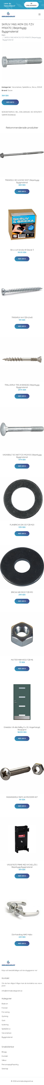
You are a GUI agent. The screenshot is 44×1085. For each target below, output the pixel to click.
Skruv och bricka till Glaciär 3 (22, 250)
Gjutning (5, 1016)
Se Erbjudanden (31, 4)
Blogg (4, 1052)
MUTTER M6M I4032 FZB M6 (22, 660)
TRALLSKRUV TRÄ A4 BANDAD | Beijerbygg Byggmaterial (22, 386)
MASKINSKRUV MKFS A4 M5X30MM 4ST (22, 797)
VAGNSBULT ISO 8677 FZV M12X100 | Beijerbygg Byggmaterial (22, 456)
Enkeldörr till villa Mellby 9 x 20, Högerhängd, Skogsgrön (22, 728)
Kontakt (5, 1056)
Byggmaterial (7, 1037)
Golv (3, 1020)
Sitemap (5, 1069)
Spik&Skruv (26, 87)
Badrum (5, 1004)
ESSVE (39, 87)
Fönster (5, 1008)
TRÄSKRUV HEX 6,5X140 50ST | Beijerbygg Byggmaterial (22, 181)
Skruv (34, 87)
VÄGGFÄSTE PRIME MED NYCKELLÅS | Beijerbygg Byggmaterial (22, 866)
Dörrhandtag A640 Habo (22, 934)
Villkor (4, 1060)
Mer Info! (10, 102)
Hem (3, 35)
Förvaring (5, 1012)
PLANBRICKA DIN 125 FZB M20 (22, 525)
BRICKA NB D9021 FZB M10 (22, 592)
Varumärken (17, 87)
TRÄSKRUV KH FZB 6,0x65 (22, 317)
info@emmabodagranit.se (12, 991)
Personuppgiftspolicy (10, 1064)
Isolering (5, 1025)
